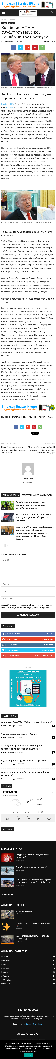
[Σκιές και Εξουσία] (7, 914)
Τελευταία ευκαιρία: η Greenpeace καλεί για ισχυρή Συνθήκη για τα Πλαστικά (33, 517)
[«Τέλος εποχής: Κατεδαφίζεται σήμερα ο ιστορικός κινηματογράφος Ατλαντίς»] (7, 882)
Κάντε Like (49, 634)
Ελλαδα (4, 533)
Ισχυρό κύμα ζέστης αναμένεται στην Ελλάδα (24, 760)
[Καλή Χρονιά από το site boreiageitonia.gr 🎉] (6, 926)
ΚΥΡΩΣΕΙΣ (32, 417)
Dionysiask (9, 41)
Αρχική (4, 19)
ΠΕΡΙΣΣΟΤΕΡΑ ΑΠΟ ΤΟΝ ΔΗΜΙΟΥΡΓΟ (37, 495)
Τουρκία (9, 107)
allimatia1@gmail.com (33, 1024)
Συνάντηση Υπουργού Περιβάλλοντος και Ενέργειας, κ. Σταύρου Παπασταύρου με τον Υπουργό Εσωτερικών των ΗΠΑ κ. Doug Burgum (35, 533)
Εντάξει (29, 1055)
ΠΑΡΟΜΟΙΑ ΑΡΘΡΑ (11, 495)
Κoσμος (4, 23)
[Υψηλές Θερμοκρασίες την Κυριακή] (7, 870)
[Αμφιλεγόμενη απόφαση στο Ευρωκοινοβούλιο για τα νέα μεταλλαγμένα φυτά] (7, 505)
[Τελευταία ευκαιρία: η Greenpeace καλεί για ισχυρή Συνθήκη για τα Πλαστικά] (7, 517)
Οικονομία (5, 983)
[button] (52, 12)
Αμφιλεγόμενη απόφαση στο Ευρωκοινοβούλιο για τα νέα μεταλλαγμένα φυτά (31, 505)
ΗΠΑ (12, 104)
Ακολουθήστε (47, 639)
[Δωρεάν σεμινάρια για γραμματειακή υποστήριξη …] (7, 939)
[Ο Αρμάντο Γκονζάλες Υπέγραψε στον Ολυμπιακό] (7, 857)
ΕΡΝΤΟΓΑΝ (16, 417)
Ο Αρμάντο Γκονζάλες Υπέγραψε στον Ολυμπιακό (26, 722)
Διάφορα (5, 968)
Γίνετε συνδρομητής (44, 655)
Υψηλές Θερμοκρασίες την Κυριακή (19, 734)
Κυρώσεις (5, 104)
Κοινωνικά (5, 960)
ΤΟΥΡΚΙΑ (42, 417)
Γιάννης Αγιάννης (8, 726)
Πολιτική (11, 23)
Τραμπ (50, 417)
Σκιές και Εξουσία (24, 911)
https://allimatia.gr (28, 482)
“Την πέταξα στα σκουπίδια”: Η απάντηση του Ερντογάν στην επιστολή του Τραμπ (41, 450)
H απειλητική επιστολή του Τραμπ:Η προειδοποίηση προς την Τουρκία (14, 450)
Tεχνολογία (6, 980)
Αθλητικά (5, 976)
